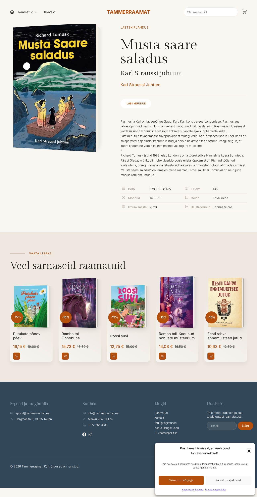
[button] (249, 451)
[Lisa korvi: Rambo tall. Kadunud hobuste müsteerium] (162, 356)
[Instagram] (90, 435)
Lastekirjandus (134, 27)
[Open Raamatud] (36, 12)
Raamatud (161, 412)
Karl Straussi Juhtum (140, 84)
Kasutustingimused (192, 489)
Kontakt (159, 417)
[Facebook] (84, 435)
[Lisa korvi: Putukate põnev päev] (16, 356)
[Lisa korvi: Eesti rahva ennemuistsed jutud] (210, 356)
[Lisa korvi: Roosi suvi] (113, 356)
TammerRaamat (128, 12)
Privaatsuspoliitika (215, 489)
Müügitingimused (165, 422)
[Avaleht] (12, 12)
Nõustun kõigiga (181, 480)
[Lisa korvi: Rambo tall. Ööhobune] (65, 356)
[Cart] (244, 11)
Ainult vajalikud (228, 480)
